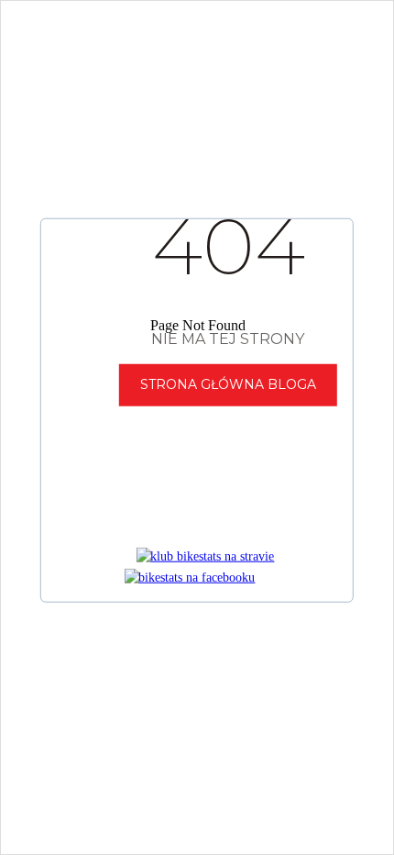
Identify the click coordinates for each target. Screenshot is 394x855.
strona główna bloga (228, 384)
